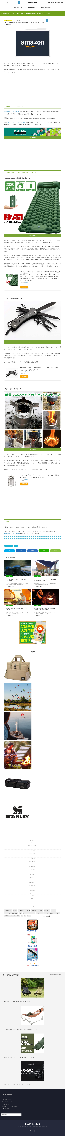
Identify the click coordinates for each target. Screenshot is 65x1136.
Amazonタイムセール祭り (11, 111)
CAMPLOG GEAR (31, 1126)
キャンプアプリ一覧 (7, 1101)
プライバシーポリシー (7, 1104)
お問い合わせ (48, 7)
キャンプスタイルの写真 (49, 2)
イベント (32, 850)
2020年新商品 (8, 910)
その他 (32, 877)
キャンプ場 (7, 913)
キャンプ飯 (14, 913)
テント (46, 913)
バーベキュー (32, 882)
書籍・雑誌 (32, 890)
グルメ (32, 874)
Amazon (33, 235)
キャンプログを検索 (59, 2)
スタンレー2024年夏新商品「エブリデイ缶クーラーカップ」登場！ (47, 799)
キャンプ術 (32, 869)
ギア (20, 913)
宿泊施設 (32, 887)
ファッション (32, 885)
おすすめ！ (46, 910)
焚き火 (29, 915)
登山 (32, 895)
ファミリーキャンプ (54, 913)
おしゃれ (40, 910)
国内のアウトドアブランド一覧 (9, 1106)
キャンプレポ (32, 861)
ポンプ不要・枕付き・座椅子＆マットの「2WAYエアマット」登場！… (19, 1057)
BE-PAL (15, 910)
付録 (18, 915)
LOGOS (28, 910)
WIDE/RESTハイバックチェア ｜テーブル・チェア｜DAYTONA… (18, 1001)
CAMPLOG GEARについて (20, 7)
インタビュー (32, 853)
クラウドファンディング (29, 913)
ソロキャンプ (40, 913)
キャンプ (32, 858)
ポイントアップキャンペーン (16, 122)
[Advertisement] (32, 90)
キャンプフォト (31, 7)
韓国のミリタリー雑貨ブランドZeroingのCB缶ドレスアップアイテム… (19, 1084)
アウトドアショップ (32, 845)
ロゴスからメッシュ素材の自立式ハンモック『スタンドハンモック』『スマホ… (21, 1029)
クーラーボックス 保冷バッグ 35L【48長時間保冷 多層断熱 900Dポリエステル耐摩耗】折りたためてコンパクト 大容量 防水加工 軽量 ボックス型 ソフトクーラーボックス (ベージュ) (46, 655)
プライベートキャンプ (10, 915)
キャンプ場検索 (40, 7)
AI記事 (32, 842)
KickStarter (21, 910)
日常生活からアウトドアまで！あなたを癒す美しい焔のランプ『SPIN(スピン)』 (47, 712)
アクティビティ (32, 848)
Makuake (34, 910)
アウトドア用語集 (6, 1099)
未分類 (32, 893)
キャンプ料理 (32, 866)
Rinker (26, 282)
